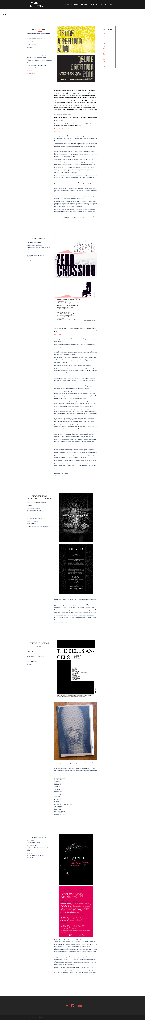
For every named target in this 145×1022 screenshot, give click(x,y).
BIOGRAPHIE (84, 4)
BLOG (106, 4)
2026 (104, 33)
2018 (104, 46)
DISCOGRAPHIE (75, 4)
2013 (104, 54)
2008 (104, 63)
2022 (104, 40)
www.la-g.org (30, 260)
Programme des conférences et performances (63, 128)
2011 (104, 58)
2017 (104, 48)
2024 (104, 36)
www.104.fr (29, 70)
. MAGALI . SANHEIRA (36, 4)
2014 (104, 53)
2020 (104, 43)
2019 (104, 45)
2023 (104, 38)
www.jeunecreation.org (32, 73)
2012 (104, 56)
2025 (104, 35)
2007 (104, 64)
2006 (104, 66)
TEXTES (92, 4)
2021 (104, 41)
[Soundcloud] (79, 1006)
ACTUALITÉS (99, 4)
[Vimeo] (72, 1006)
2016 (104, 50)
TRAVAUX (67, 4)
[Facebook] (67, 1006)
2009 (104, 61)
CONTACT (112, 4)
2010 (104, 59)
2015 (104, 51)
